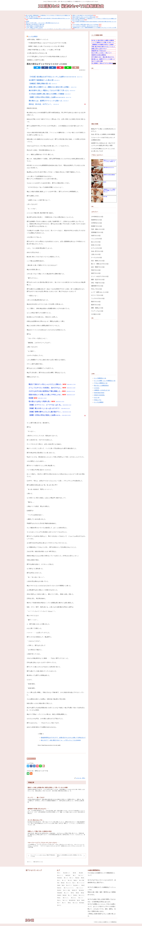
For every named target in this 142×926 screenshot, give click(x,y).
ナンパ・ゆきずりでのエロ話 (99, 276)
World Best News (99, 392)
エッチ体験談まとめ (100, 378)
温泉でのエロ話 (95, 273)
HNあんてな (97, 400)
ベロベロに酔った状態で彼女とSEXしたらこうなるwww (85, 24)
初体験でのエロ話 (96, 226)
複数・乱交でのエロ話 (97, 279)
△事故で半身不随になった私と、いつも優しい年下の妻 (43, 49)
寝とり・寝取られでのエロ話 (99, 264)
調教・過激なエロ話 (97, 308)
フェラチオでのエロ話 (97, 298)
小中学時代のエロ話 (97, 216)
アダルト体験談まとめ (100, 383)
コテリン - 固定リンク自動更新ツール (114, 63)
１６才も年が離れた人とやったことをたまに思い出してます (103, 150)
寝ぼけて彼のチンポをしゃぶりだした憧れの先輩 (83, 17)
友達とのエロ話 (95, 245)
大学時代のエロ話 (96, 223)
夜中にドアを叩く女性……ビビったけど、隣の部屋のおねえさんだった (42, 22)
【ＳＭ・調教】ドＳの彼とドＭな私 (34, 27)
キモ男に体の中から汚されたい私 (37, 53)
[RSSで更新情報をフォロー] (31, 773)
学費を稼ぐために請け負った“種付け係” (35, 24)
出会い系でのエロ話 (97, 251)
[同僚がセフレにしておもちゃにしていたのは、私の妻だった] (97, 162)
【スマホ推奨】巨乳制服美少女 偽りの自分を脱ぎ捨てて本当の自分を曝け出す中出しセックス (48, 18)
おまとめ (96, 397)
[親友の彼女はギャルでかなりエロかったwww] (52, 67)
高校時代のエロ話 (31, 758)
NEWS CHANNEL (99, 395)
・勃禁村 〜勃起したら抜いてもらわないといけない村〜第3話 (45, 46)
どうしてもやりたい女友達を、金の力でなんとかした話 (85, 26)
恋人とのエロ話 (95, 242)
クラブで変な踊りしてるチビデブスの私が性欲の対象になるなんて (47, 56)
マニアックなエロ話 (97, 311)
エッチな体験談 (32, 36)
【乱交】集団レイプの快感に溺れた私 (35, 26)
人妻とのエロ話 (95, 254)
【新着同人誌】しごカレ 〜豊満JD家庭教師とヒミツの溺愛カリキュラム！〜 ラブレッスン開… (94, 27)
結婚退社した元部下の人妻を (35, 60)
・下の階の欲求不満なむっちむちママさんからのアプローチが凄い (47, 43)
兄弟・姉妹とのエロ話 (97, 229)
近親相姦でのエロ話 (97, 232)
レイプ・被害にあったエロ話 (99, 292)
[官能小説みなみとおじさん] (97, 170)
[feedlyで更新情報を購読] (28, 773)
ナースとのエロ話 (96, 257)
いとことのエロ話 (96, 238)
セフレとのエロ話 (96, 248)
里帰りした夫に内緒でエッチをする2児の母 (82, 15)
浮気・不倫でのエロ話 (97, 282)
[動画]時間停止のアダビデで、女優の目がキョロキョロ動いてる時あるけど (63, 737)
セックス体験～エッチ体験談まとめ (104, 380)
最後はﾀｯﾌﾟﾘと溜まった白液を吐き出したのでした (103, 130)
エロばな (96, 388)
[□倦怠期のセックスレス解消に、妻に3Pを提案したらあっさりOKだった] (97, 191)
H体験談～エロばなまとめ (102, 390)
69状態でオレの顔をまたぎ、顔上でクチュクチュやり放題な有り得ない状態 (103, 144)
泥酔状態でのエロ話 (97, 286)
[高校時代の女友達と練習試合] (97, 177)
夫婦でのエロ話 (95, 235)
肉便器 (27, 21)
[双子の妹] (97, 199)
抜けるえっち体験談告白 (101, 385)
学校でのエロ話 (95, 270)
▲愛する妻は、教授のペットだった (37, 39)
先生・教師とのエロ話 (97, 260)
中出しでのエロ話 (96, 289)
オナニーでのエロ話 (97, 295)
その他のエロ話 (95, 314)
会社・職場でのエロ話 (97, 267)
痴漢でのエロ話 (95, 304)
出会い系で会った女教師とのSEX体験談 (103, 134)
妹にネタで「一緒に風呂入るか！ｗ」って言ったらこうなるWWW (61, 740)
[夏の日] (97, 184)
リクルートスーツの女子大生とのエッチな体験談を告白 (103, 139)
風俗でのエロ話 (95, 301)
